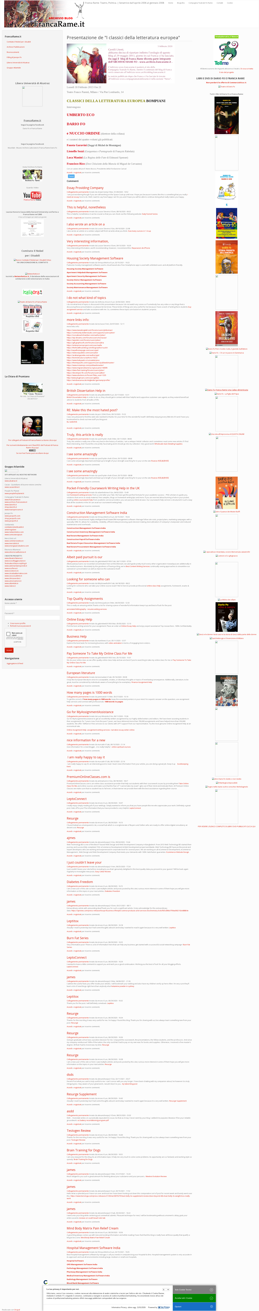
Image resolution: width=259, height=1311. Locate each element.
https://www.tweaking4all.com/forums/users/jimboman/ (90, 330)
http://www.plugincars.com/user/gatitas (83, 378)
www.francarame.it (12, 499)
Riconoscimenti (13, 52)
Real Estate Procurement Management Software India (91, 546)
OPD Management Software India (82, 1264)
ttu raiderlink (72, 422)
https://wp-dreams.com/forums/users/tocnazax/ (87, 337)
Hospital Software (75, 1261)
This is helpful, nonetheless (86, 207)
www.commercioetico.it (14, 541)
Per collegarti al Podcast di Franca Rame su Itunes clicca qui (32, 440)
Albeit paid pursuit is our (85, 557)
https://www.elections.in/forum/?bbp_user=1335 (86, 375)
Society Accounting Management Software (86, 283)
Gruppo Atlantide (14, 67)
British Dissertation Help (76, 397)
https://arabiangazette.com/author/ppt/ (83, 355)
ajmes (71, 838)
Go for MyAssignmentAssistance (90, 712)
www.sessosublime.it (13, 576)
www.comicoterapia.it (13, 534)
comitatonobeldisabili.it (14, 527)
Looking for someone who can (88, 579)
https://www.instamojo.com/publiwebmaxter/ (85, 365)
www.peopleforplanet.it (14, 493)
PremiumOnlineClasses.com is (88, 777)
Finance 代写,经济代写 (160, 461)
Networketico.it (21, 276)
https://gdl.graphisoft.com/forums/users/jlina (85, 342)
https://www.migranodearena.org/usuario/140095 (87, 368)
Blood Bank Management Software (83, 1283)
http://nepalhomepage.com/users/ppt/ (83, 350)
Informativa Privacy (119, 1307)
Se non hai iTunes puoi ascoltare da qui (32, 453)
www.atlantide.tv (11, 583)
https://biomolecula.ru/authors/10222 (82, 357)
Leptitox (73, 921)
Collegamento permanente (78, 192)
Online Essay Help (79, 619)
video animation (115, 643)
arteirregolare (10, 529)
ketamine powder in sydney (122, 986)
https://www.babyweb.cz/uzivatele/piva (83, 360)
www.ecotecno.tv (12, 571)
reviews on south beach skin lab (92, 1218)
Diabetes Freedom (80, 882)
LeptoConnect (77, 799)
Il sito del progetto (226, 72)
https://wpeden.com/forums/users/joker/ (84, 340)
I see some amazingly (82, 454)
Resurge (72, 818)
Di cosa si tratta (247, 68)
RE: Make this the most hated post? (92, 410)
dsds (70, 1074)
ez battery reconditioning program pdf (93, 1120)
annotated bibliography (76, 609)
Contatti (220, 3)
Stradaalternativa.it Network (226, 37)
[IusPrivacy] (164, 1307)
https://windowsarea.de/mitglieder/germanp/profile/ (88, 380)
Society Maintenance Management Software (87, 287)
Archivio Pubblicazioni (16, 47)
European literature (81, 673)
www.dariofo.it (11, 504)
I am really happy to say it (86, 757)
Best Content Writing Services (138, 566)
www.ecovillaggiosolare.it (15, 561)
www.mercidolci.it (12, 543)
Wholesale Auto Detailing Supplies (168, 444)
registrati (77, 172)
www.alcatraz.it (11, 481)
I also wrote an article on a (86, 224)
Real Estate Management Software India (85, 535)
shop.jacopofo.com (12, 518)
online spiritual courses (122, 747)
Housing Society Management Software (95, 258)
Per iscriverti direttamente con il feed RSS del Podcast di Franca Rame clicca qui (32, 446)
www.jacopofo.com (12, 516)
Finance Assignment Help (142, 682)
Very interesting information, (88, 241)
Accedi (9, 650)
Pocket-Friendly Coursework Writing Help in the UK (103, 488)
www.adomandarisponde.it (16, 566)
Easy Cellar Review (103, 871)
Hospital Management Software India (93, 1248)
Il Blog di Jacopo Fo (14, 57)
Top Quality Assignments (85, 598)
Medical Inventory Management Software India (88, 1275)
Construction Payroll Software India (83, 539)
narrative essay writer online (122, 730)
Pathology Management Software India (85, 1268)
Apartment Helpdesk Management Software (87, 272)
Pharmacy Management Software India (84, 1272)
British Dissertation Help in (86, 390)
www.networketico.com (14, 532)
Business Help (77, 636)
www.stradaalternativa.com (16, 573)
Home (170, 3)
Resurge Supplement (82, 1094)
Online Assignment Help (76, 730)
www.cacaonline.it (12, 487)
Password (9, 613)
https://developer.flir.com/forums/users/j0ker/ (86, 373)
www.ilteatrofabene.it (13, 558)
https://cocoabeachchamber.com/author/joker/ (86, 335)
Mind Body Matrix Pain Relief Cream (92, 1228)
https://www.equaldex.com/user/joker (82, 352)
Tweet (71, 176)
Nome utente (11, 603)
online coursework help (83, 500)
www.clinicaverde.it (12, 578)
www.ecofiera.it (11, 568)
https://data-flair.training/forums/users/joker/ (85, 370)
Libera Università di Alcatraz (18, 62)
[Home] (44, 13)
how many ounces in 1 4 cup (139, 231)
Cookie (230, 3)
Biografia (181, 3)
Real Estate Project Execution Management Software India (93, 543)
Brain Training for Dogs (83, 1150)
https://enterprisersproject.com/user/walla (84, 345)
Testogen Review (79, 1130)
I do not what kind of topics (86, 298)
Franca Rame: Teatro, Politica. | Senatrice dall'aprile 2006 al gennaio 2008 (124, 2)
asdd (70, 1111)
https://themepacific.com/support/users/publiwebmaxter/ (90, 362)
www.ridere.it (10, 586)
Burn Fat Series (77, 938)
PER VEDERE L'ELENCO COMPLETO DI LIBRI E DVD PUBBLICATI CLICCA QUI (226, 826)
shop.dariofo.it (11, 507)
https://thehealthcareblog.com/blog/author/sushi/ (87, 347)
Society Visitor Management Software (84, 280)
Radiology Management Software (82, 1279)
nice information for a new (86, 740)
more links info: (78, 320)
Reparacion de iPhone (141, 248)
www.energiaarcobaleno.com (17, 546)
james (71, 901)
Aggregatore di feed (15, 663)
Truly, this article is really (85, 434)
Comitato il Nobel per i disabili (19, 42)
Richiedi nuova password (20, 626)
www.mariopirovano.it (14, 509)
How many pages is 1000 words (89, 692)
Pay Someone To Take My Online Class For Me (99, 653)
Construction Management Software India (97, 513)
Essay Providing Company (85, 188)
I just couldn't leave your (84, 862)
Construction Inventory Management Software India (91, 532)
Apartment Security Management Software (86, 276)
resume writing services (97, 609)
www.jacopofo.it (11, 521)
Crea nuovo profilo (17, 623)
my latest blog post (129, 1084)
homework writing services (81, 495)
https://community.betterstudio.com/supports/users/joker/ (91, 332)
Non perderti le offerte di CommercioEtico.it (226, 82)
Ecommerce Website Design (177, 852)
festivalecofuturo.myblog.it (16, 563)
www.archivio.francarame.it (16, 502)
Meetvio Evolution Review (156, 1176)
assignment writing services (98, 730)
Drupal (17, 1309)
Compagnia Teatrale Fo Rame (201, 3)
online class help (154, 586)
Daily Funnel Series (150, 214)
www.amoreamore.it (13, 581)
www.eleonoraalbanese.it (15, 552)
